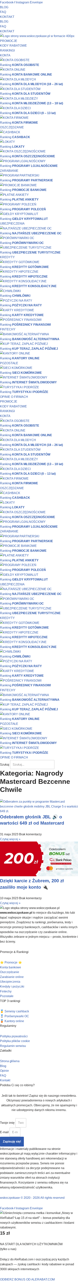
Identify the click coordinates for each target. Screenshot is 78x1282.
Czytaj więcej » (10, 839)
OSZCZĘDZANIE (12, 127)
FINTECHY (8, 329)
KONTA (5, 55)
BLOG (4, 7)
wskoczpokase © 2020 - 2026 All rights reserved (32, 1197)
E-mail (4, 1132)
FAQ (3, 12)
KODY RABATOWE (13, 45)
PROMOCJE (8, 40)
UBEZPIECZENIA (12, 223)
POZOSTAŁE (9, 363)
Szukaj (4, 764)
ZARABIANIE (9, 170)
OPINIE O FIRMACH (14, 396)
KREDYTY (7, 257)
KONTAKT (7, 16)
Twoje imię (7, 1122)
